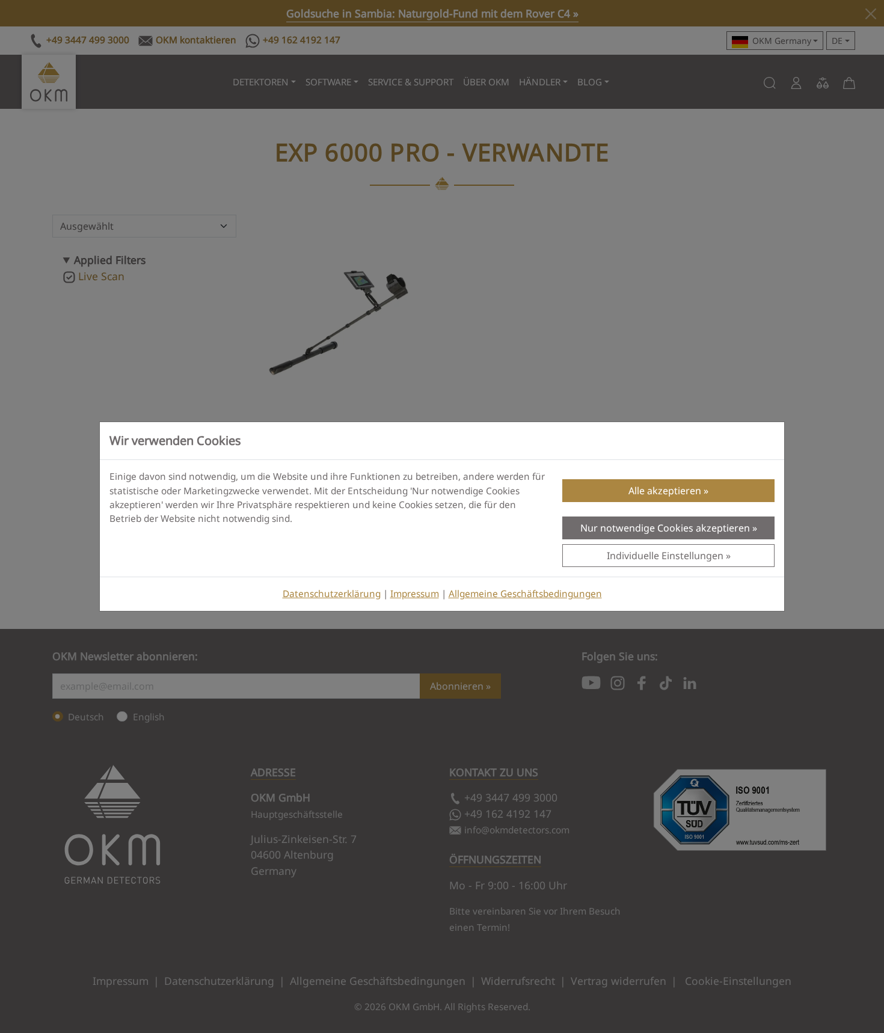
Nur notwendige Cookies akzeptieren (665, 528)
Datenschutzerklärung (332, 593)
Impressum (414, 593)
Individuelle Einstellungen (665, 555)
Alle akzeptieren (664, 490)
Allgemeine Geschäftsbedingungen (525, 593)
